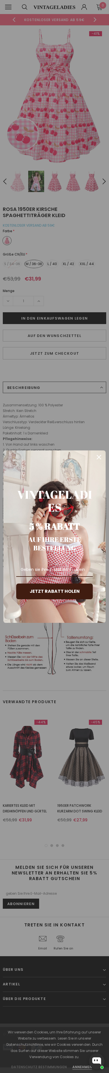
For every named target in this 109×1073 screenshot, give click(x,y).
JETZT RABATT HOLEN (55, 591)
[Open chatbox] (97, 1061)
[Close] (99, 457)
